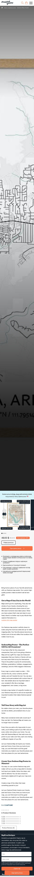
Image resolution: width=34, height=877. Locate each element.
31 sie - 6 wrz (15, 494)
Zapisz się (17, 868)
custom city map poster (9, 620)
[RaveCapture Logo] (7, 805)
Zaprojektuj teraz (17, 873)
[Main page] (7, 3)
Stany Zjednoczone (10, 8)
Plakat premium (9, 542)
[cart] (26, 3)
